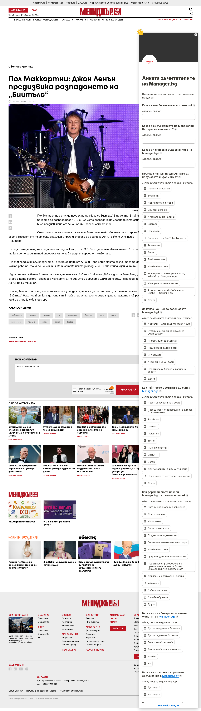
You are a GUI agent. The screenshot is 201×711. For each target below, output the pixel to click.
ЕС (39, 638)
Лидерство (67, 638)
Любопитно (97, 20)
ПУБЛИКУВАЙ (127, 390)
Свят (29, 20)
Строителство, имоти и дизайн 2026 (109, 2)
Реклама (90, 618)
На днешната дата (95, 641)
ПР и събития (92, 622)
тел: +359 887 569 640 (47, 684)
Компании (67, 622)
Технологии (67, 20)
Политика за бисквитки (71, 691)
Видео (113, 622)
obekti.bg (70, 2)
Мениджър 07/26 (160, 2)
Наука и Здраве (95, 650)
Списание (162, 20)
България (19, 20)
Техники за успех (70, 641)
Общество (43, 622)
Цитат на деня (93, 645)
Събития (187, 20)
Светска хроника (21, 67)
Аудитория (139, 668)
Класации (90, 634)
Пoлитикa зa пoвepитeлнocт (41, 691)
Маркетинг (82, 20)
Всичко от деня (115, 20)
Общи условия (16, 691)
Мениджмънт (51, 20)
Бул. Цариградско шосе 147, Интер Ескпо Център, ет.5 (63, 681)
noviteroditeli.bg (55, 2)
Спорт (113, 618)
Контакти (42, 677)
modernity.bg (39, 2)
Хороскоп (90, 638)
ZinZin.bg (82, 2)
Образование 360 (140, 2)
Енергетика (68, 625)
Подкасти (175, 20)
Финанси (66, 618)
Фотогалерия (93, 630)
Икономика (67, 629)
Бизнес (37, 20)
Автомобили (117, 615)
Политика (43, 618)
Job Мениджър (69, 645)
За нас (137, 665)
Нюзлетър (118, 628)
